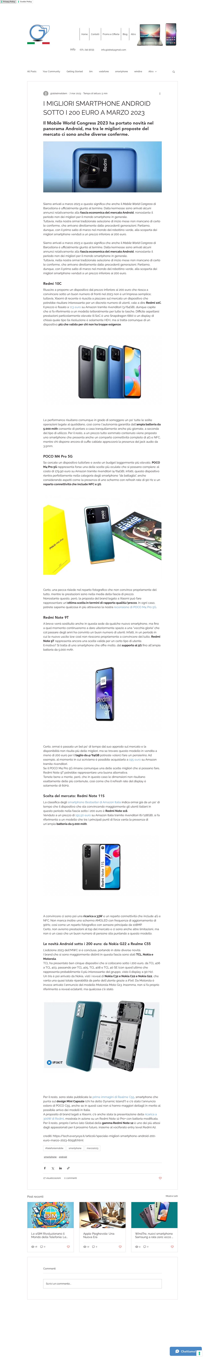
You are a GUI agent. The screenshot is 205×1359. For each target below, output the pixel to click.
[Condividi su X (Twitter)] (52, 1168)
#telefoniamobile (54, 1148)
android (63, 1157)
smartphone (121, 71)
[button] (173, 71)
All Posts (31, 71)
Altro (150, 71)
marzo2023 (92, 1148)
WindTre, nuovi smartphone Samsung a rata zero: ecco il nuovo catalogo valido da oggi (154, 1235)
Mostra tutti (172, 1196)
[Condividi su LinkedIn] (60, 1168)
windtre (138, 71)
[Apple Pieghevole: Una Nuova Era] (102, 1215)
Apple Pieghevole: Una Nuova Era (98, 1235)
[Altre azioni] (160, 93)
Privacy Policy (9, 1)
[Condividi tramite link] (68, 1168)
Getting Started (75, 71)
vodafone (104, 71)
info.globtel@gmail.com (113, 49)
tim (91, 71)
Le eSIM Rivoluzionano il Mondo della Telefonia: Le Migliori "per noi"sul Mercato (50, 1235)
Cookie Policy (26, 1)
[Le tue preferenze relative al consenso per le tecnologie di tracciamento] (199, 1353)
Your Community (51, 71)
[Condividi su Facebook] (44, 1168)
